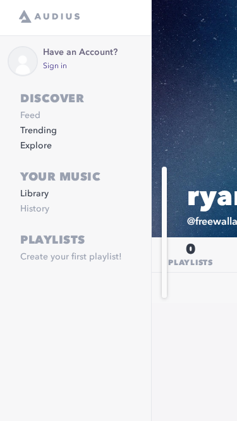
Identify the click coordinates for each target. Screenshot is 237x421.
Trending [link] (38, 130)
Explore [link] (36, 145)
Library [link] (34, 193)
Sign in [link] (55, 66)
